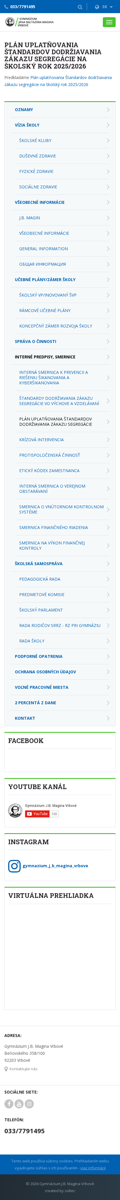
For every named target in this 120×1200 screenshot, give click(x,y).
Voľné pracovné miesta (41, 687)
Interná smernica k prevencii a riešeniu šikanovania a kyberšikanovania (53, 377)
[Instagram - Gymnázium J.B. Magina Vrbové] (29, 1104)
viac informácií (93, 1168)
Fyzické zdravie (36, 171)
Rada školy (31, 641)
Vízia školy (27, 125)
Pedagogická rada (39, 579)
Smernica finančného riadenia (53, 527)
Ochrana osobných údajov (45, 672)
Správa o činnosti (35, 341)
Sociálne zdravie (38, 187)
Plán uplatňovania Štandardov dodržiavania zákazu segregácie (55, 421)
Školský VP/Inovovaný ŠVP (48, 295)
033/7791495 (22, 6)
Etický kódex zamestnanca (49, 470)
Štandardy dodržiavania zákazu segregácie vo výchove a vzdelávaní (59, 400)
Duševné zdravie (37, 156)
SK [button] (105, 6)
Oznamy (24, 109)
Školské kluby (35, 140)
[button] (80, 6)
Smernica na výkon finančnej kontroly (52, 545)
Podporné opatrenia (39, 656)
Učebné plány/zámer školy (45, 279)
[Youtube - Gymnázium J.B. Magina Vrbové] (19, 1104)
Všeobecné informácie (40, 202)
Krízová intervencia (41, 439)
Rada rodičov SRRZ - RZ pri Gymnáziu (59, 625)
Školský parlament (41, 610)
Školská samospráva (39, 563)
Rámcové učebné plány (44, 310)
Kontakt (25, 718)
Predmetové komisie (41, 594)
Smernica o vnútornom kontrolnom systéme (61, 509)
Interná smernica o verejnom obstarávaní (52, 488)
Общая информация (42, 264)
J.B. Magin (29, 217)
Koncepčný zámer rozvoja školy (55, 326)
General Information (43, 248)
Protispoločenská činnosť (49, 455)
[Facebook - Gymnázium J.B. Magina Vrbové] (8, 1104)
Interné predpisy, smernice (45, 357)
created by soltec (60, 1190)
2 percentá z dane (35, 702)
